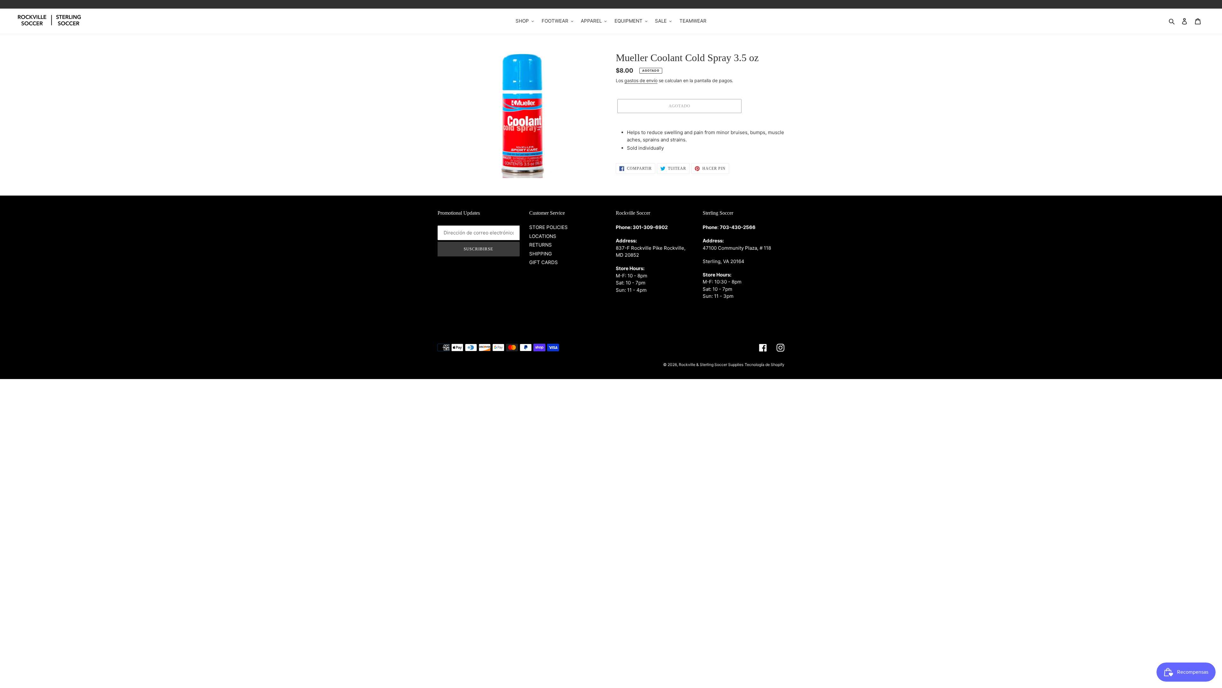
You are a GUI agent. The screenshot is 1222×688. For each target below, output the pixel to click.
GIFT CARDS (543, 262)
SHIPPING (540, 254)
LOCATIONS (542, 236)
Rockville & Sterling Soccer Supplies (711, 364)
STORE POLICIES (548, 227)
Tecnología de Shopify (764, 364)
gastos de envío (640, 80)
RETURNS (540, 245)
